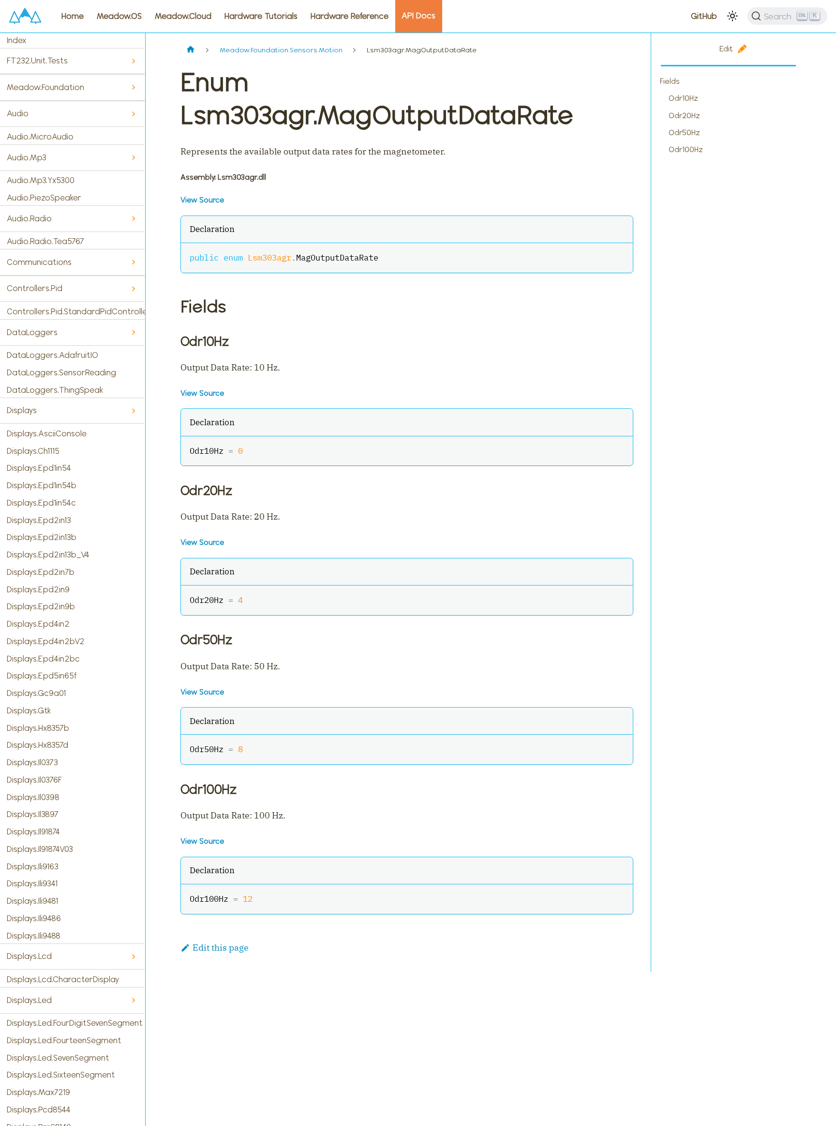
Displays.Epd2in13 (39, 520)
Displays (22, 410)
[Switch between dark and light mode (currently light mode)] (732, 16)
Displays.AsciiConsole (47, 433)
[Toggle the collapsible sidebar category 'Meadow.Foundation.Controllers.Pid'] (133, 289)
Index (16, 40)
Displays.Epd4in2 (38, 624)
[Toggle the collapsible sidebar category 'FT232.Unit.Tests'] (133, 61)
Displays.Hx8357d (37, 745)
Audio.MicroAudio (40, 136)
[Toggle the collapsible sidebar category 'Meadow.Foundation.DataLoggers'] (133, 332)
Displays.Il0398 (33, 797)
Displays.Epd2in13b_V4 (48, 554)
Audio (18, 113)
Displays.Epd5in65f (41, 675)
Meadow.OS (119, 16)
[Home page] (190, 50)
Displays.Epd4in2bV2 (46, 641)
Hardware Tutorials (261, 16)
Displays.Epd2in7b (41, 572)
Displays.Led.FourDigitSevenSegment (75, 1023)
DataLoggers (32, 332)
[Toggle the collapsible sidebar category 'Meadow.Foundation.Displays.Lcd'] (133, 957)
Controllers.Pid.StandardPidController (76, 311)
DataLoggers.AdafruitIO (52, 355)
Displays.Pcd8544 (39, 1109)
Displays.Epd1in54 (39, 468)
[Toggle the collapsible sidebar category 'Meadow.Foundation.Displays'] (133, 411)
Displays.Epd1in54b (41, 485)
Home (72, 16)
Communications (39, 262)
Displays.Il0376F (34, 780)
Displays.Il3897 (33, 814)
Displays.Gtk (29, 710)
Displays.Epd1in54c (41, 503)
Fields (670, 81)
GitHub (704, 16)
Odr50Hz (684, 132)
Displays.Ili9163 (33, 866)
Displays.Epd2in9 (38, 589)
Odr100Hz (686, 149)
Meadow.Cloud (183, 16)
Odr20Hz (684, 115)
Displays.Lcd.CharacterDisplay (63, 979)
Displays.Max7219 (38, 1092)
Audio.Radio (29, 218)
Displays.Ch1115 (33, 451)
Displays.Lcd (29, 956)
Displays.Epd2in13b (41, 537)
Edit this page (221, 947)
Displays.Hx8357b (38, 728)
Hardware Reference (349, 16)
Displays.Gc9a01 (36, 693)
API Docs (418, 15)
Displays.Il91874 (33, 831)
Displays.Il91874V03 (40, 849)
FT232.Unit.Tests (37, 60)
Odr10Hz (683, 98)
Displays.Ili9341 (32, 883)
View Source (202, 199)
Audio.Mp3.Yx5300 (41, 180)
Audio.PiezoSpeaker (44, 197)
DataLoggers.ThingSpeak (55, 390)
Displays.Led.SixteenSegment (61, 1075)
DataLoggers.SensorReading (61, 372)
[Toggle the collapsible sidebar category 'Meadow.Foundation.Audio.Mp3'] (133, 158)
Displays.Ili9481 (32, 901)
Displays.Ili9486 (34, 918)
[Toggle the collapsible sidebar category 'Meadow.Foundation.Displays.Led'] (133, 1000)
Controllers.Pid (34, 288)
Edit (726, 48)
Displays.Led (29, 1000)
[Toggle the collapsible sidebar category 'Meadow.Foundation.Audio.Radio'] (133, 219)
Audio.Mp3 (26, 157)
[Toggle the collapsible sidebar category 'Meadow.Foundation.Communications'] (133, 262)
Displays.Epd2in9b (41, 606)
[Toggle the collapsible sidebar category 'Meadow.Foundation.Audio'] (133, 114)
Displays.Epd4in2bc (43, 658)
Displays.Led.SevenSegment (58, 1058)
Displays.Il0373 (32, 762)
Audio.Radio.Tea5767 (45, 241)
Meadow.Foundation (45, 87)
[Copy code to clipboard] (619, 256)
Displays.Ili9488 (33, 936)
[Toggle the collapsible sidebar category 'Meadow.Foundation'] (133, 87)
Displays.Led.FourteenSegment (64, 1040)
